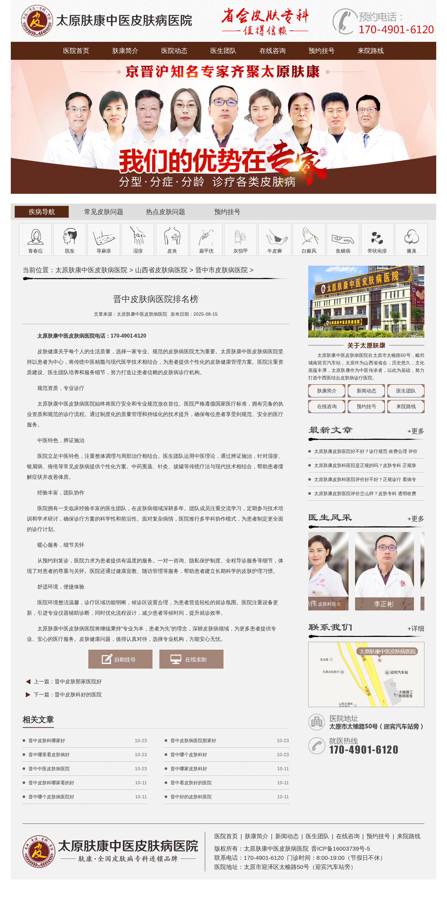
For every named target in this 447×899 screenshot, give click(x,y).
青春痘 (35, 251)
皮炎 (172, 251)
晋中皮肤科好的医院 (78, 694)
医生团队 (223, 50)
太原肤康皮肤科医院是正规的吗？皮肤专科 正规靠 (365, 465)
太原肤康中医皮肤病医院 (91, 270)
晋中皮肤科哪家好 (46, 740)
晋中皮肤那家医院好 (78, 681)
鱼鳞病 (343, 251)
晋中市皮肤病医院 (221, 270)
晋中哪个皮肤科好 (188, 754)
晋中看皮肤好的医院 (191, 782)
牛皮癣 (274, 251)
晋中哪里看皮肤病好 (49, 754)
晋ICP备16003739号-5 (340, 848)
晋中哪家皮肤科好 (188, 768)
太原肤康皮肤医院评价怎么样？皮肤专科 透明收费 (365, 493)
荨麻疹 (104, 251)
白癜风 (309, 251)
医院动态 (174, 50)
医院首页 (76, 50)
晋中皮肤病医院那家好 (193, 740)
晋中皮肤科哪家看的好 (51, 782)
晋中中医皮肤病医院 (49, 768)
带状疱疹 (377, 251)
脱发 (70, 251)
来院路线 (371, 50)
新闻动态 (366, 390)
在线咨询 (272, 50)
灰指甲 (240, 251)
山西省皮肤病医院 (161, 270)
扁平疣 (206, 251)
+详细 (415, 628)
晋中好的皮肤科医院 (191, 796)
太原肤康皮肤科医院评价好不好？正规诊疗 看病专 (365, 479)
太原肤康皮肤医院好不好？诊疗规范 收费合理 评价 (366, 451)
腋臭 (412, 251)
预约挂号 (322, 50)
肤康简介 (125, 50)
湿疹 (138, 251)
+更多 (415, 431)
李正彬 (371, 604)
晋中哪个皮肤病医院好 (51, 796)
